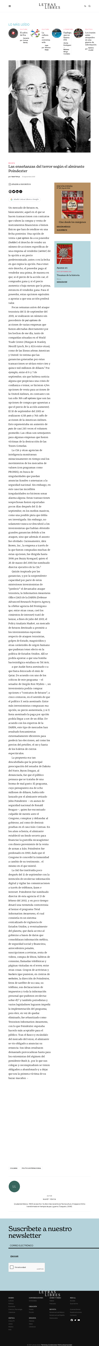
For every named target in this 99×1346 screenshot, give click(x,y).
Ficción (31, 1312)
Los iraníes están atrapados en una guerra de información (90, 38)
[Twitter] (13, 191)
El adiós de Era (23, 33)
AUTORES (67, 1215)
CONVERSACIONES (36, 1298)
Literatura (68, 29)
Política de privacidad (65, 1345)
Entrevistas (33, 1301)
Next (87, 208)
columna (14, 1168)
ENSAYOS (32, 1318)
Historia (31, 1321)
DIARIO (11, 1298)
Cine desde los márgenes (72, 222)
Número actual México (57, 1312)
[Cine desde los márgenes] (72, 205)
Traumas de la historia (68, 275)
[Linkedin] (17, 191)
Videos (52, 1301)
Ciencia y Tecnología (15, 1309)
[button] (10, 6)
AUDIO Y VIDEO (55, 1298)
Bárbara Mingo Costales (67, 51)
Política (88, 29)
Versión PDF (62, 282)
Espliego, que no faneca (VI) (68, 36)
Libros (10, 1324)
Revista (11, 163)
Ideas (31, 1324)
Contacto (73, 1315)
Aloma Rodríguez (67, 44)
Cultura (23, 29)
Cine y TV (11, 1321)
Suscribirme (74, 1304)
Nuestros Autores (76, 1312)
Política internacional (31, 1168)
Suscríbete (62, 230)
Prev (57, 208)
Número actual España (57, 1315)
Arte (9, 1330)
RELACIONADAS (27, 1215)
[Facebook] (10, 191)
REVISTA (53, 1309)
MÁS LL (73, 1298)
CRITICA (11, 1318)
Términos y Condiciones (49, 1345)
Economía (11, 1306)
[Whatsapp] (20, 191)
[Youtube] (78, 1320)
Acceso (72, 1301)
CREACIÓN (33, 1306)
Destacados (54, 1318)
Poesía (31, 1309)
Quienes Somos (75, 1309)
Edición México (63, 226)
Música (10, 1327)
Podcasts (53, 1304)
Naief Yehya (49, 1199)
